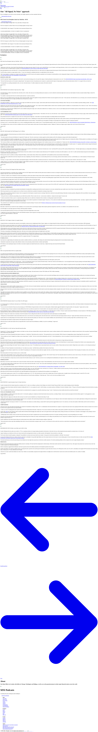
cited (7, 411)
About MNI (4, 698)
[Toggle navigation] (0, 4)
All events (4, 721)
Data (3, 713)
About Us (5, 6)
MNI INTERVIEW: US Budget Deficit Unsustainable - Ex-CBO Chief (51, 366)
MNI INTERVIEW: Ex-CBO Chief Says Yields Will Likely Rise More (41, 311)
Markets (4, 711)
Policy (4, 710)
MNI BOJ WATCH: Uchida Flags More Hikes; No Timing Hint (33, 226)
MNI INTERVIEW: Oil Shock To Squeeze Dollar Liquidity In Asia (67, 279)
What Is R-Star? (5, 725)
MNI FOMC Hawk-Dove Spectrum (8, 726)
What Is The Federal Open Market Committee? (10, 724)
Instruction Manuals (6, 706)
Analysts (4, 703)
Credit (4, 712)
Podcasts (4, 718)
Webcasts (4, 720)
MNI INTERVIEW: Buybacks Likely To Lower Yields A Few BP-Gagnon (18, 114)
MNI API (4, 714)
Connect (1, 6)
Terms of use (5, 699)
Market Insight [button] (3, 5)
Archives (4, 702)
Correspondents (5, 704)
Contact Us (9, 6)
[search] (1, 3)
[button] (49, 2)
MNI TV (4, 719)
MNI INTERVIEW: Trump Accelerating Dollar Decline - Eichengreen (82, 122)
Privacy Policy (5, 700)
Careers (12, 6)
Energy (4, 709)
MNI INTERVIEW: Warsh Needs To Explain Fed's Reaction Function (42, 343)
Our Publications (5, 705)
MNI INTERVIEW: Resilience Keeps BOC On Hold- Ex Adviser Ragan (83, 142)
